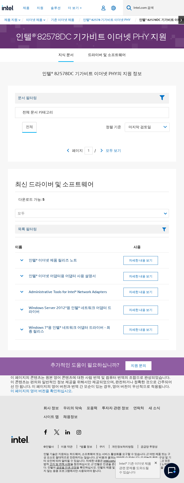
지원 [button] (40, 8)
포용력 (92, 408)
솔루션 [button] (56, 8)
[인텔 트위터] (57, 433)
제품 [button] (26, 8)
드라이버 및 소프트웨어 (107, 55)
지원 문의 (138, 365)
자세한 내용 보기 (140, 260)
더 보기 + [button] (75, 8)
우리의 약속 (72, 408)
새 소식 (154, 408)
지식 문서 (66, 55)
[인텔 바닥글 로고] (20, 439)
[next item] (181, 20)
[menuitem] (34, 20)
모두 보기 (113, 150)
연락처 (138, 408)
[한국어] (113, 8)
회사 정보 (51, 408)
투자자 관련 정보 (115, 408)
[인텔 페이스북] (45, 433)
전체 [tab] (29, 127)
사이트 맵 (51, 417)
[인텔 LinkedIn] (68, 433)
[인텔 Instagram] (79, 433)
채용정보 (70, 417)
